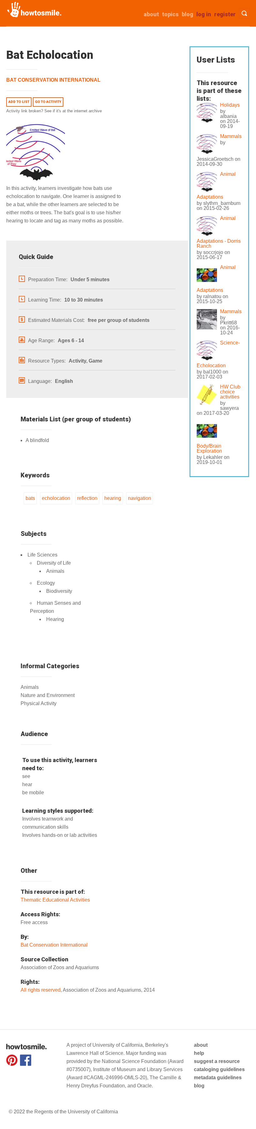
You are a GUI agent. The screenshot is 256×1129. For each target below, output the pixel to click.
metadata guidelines (218, 1077)
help (199, 1053)
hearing (112, 498)
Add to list (18, 102)
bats (30, 498)
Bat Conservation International (53, 80)
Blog (187, 14)
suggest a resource (217, 1061)
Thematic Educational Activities (55, 900)
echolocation (56, 498)
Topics (170, 14)
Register (225, 14)
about (151, 14)
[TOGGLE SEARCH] (244, 13)
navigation (139, 498)
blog (199, 1085)
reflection (87, 498)
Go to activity (48, 102)
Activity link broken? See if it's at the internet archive (54, 111)
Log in (203, 14)
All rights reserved (41, 990)
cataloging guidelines (219, 1069)
